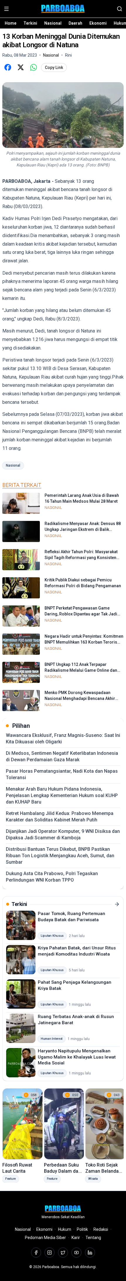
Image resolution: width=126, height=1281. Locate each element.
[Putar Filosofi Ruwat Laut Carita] (22, 1123)
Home (10, 23)
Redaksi (100, 1229)
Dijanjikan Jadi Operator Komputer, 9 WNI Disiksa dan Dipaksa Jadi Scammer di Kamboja (63, 834)
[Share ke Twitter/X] (20, 67)
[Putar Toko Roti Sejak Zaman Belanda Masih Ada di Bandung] (105, 1123)
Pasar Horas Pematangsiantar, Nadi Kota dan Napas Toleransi (62, 774)
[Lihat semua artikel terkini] (117, 904)
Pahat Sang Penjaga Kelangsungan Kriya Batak (74, 985)
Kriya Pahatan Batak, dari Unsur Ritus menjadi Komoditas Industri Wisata (77, 951)
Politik (82, 1229)
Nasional (53, 23)
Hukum (64, 1229)
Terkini (30, 23)
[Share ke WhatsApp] (33, 67)
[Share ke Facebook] (7, 67)
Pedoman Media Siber (45, 1237)
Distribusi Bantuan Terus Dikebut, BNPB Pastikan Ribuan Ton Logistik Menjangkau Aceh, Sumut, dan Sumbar (60, 855)
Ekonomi (98, 23)
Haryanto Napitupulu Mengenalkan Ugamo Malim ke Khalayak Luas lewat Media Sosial (77, 1057)
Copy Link (54, 67)
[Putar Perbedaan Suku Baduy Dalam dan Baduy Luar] (64, 1123)
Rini (68, 55)
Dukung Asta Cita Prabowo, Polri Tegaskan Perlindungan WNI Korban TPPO (52, 877)
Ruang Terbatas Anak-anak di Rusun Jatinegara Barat (76, 1019)
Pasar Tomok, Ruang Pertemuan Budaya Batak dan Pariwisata (71, 916)
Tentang (93, 1237)
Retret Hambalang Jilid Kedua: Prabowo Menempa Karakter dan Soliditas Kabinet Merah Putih (59, 817)
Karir (75, 1237)
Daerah (75, 23)
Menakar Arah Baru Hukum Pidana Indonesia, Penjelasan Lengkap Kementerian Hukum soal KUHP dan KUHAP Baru (62, 795)
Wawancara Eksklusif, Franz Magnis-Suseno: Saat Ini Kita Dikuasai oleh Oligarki (63, 739)
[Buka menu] (6, 9)
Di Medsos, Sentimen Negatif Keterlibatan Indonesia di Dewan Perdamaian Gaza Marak (62, 756)
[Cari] (119, 9)
